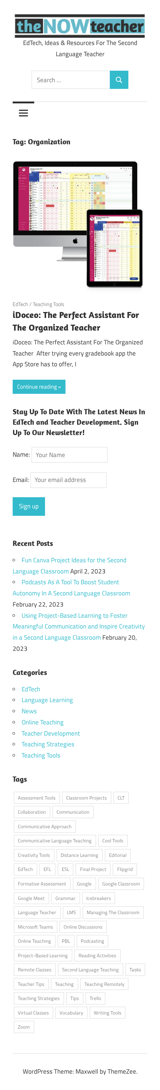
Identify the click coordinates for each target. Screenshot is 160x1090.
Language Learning (47, 700)
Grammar (65, 898)
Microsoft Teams (35, 926)
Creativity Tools (34, 855)
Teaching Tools (48, 304)
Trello (95, 998)
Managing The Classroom (113, 912)
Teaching (64, 984)
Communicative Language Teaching (55, 840)
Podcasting (92, 941)
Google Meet (31, 898)
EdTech (20, 304)
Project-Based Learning (43, 955)
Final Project (93, 869)
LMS (71, 912)
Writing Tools (107, 1012)
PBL (66, 941)
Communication (73, 812)
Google (84, 883)
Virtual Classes (33, 1012)
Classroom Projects (86, 797)
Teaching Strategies (48, 744)
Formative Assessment (42, 883)
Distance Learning (79, 855)
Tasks (135, 969)
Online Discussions (83, 926)
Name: (21, 455)
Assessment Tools (36, 797)
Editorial (118, 855)
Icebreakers (98, 898)
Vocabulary (71, 1012)
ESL (65, 869)
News (29, 711)
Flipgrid (125, 869)
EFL (47, 869)
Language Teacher (37, 912)
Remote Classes (34, 969)
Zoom (24, 1026)
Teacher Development (51, 733)
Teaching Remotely (104, 984)
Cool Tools (112, 840)
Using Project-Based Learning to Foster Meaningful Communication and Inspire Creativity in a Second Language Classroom (79, 627)
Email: (22, 480)
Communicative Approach (44, 826)
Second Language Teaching (90, 969)
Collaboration (32, 812)
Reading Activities (97, 955)
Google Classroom (121, 883)
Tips (74, 998)
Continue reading (37, 386)
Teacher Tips (31, 984)
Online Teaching (43, 722)
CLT (121, 797)
